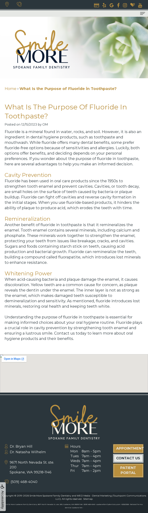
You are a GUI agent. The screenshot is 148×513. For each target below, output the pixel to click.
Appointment (130, 448)
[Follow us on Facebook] (118, 4)
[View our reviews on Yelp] (104, 4)
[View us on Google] (111, 4)
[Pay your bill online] (96, 4)
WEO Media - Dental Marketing (94, 495)
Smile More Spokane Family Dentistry (50, 495)
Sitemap (88, 498)
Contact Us (128, 458)
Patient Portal (128, 470)
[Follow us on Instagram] (125, 4)
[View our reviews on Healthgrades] (132, 4)
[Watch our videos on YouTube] (140, 4)
